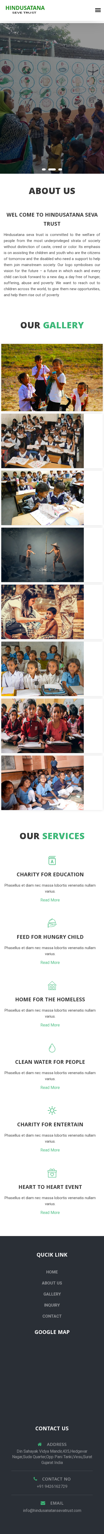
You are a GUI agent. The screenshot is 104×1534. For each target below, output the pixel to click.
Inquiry (52, 1305)
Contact (52, 1316)
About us (52, 1283)
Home (52, 1272)
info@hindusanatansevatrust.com (52, 1510)
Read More (50, 900)
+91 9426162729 (52, 1486)
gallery (52, 1294)
